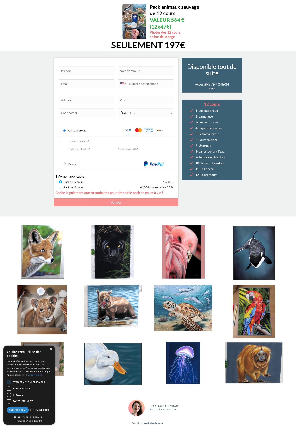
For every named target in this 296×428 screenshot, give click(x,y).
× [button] (51, 349)
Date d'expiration (79, 149)
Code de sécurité (127, 149)
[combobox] (122, 83)
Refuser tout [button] (41, 409)
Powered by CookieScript (29, 421)
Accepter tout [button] (18, 409)
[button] (29, 417)
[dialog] (29, 385)
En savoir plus (35, 374)
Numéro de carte (78, 141)
